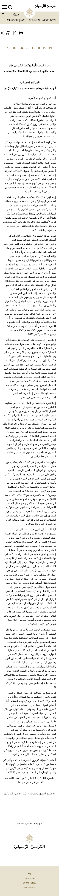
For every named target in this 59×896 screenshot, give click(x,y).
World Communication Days (38, 20)
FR (33, 47)
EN (21, 47)
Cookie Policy (29, 883)
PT (50, 47)
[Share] (3, 33)
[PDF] (14, 32)
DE (15, 47)
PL (44, 47)
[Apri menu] (4, 7)
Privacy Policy (29, 887)
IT (39, 47)
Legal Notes (29, 878)
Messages (13, 20)
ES (27, 47)
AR (8, 47)
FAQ (29, 874)
